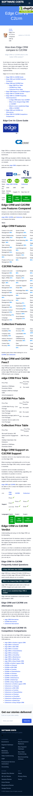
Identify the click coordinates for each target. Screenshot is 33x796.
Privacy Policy (22, 776)
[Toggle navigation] (29, 3)
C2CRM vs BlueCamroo (12, 677)
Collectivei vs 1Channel (12, 686)
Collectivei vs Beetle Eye (12, 700)
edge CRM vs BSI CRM (11, 646)
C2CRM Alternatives (11, 621)
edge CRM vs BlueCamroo (13, 657)
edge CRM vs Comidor (11, 648)
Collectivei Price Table (16, 89)
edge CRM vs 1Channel (12, 644)
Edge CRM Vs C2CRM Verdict (15, 93)
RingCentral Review (8, 785)
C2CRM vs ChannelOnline (12, 671)
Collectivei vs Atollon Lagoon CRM (15, 684)
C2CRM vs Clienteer (11, 673)
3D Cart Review (6, 776)
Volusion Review (7, 779)
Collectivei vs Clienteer (12, 694)
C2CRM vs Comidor (11, 669)
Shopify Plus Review (8, 773)
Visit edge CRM (9, 198)
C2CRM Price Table (15, 87)
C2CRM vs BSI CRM (11, 667)
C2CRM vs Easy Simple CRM (13, 682)
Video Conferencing (8, 756)
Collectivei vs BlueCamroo (13, 698)
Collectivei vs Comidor (11, 690)
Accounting (5, 767)
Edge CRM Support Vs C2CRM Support (18, 91)
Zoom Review (6, 782)
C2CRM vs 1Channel (11, 665)
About (20, 773)
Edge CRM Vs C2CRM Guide (14, 77)
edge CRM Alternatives (11, 619)
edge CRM (13, 165)
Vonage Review (6, 788)
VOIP (3, 758)
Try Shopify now (26, 11)
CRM (3, 748)
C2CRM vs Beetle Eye (11, 680)
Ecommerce (5, 742)
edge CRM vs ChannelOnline (13, 651)
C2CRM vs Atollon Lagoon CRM (14, 663)
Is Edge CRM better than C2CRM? (19, 100)
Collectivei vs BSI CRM (12, 688)
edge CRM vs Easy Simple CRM (14, 661)
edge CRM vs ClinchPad (12, 655)
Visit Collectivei (26, 198)
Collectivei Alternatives (12, 623)
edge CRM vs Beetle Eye (12, 659)
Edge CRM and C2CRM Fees (14, 83)
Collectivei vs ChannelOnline (13, 692)
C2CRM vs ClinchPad (11, 675)
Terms (20, 779)
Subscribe (27, 721)
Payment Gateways (7, 744)
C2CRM (11, 217)
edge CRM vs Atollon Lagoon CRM (15, 642)
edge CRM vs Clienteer (11, 653)
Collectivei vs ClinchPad (12, 696)
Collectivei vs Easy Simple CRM (14, 702)
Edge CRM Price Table (16, 85)
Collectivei (19, 217)
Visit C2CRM (17, 198)
